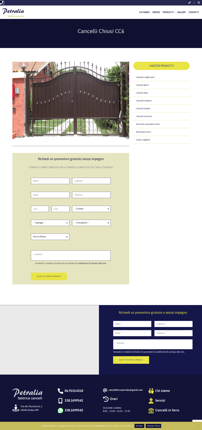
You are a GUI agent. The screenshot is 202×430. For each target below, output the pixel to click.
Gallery (181, 12)
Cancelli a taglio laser (145, 77)
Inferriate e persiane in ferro (148, 124)
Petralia (13, 11)
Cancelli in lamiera (144, 101)
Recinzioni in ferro (143, 132)
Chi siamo (144, 12)
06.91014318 (74, 391)
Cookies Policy (153, 426)
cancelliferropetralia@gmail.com (126, 390)
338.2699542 (74, 400)
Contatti (194, 12)
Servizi (156, 12)
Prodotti (168, 12)
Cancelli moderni (143, 108)
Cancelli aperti (142, 85)
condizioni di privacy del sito (92, 263)
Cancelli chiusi (142, 93)
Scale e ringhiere (143, 140)
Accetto (139, 426)
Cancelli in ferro (167, 410)
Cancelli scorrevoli (144, 116)
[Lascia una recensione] (190, 2)
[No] (198, 426)
